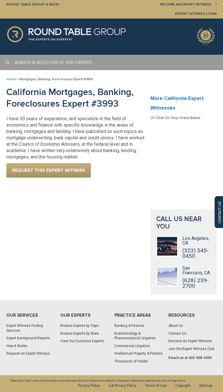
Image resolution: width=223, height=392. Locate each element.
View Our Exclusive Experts (82, 341)
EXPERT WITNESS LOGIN (196, 14)
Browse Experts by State (79, 333)
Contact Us (177, 333)
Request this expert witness (48, 170)
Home (11, 79)
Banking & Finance (129, 326)
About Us (175, 326)
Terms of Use (156, 386)
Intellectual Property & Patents (138, 353)
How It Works (16, 346)
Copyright (182, 386)
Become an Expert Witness (190, 341)
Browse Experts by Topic (79, 326)
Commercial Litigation (132, 346)
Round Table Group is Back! (32, 4)
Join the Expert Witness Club (191, 349)
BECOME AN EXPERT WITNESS (185, 4)
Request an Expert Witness (28, 353)
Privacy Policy (89, 386)
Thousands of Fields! (131, 361)
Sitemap (205, 386)
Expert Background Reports (28, 338)
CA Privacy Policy (122, 386)
